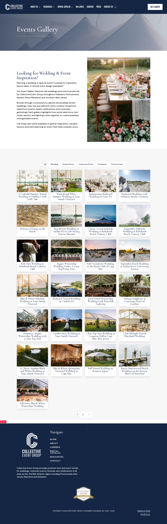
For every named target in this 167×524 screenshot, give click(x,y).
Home (53, 439)
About (54, 443)
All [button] (45, 164)
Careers (90, 6)
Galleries (80, 6)
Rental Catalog (64, 6)
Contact (55, 461)
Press (98, 6)
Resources (47, 6)
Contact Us (108, 6)
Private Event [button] (117, 164)
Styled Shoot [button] (68, 164)
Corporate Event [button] (86, 164)
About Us (34, 6)
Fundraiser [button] (102, 164)
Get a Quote (155, 7)
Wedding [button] (54, 164)
